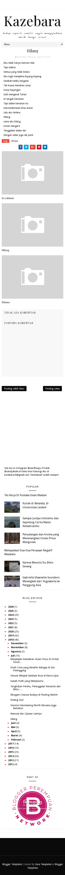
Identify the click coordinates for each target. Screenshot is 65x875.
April (14, 731)
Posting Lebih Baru (14, 388)
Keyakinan (8, 198)
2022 (11, 623)
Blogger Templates (12, 864)
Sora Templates (43, 864)
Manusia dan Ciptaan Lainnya (26, 713)
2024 (11, 614)
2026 (11, 606)
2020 (11, 631)
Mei (13, 727)
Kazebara (32, 20)
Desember (17, 643)
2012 (11, 764)
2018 (11, 639)
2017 (11, 743)
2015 (11, 752)
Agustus (16, 651)
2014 (11, 756)
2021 (11, 627)
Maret (15, 735)
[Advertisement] (32, 428)
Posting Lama (52, 388)
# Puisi (14, 141)
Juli (13, 655)
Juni (13, 723)
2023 (11, 619)
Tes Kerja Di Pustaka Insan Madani (25, 495)
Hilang (5, 250)
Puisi (48, 57)
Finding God (16, 700)
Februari (16, 739)
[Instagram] (32, 3)
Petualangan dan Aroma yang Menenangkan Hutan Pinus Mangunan (41, 538)
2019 (11, 635)
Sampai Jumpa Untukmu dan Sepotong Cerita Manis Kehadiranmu (41, 522)
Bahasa (6, 302)
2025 (11, 610)
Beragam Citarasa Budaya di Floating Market (34, 694)
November (18, 647)
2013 (11, 760)
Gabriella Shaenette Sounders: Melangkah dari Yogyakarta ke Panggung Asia (41, 581)
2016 (11, 747)
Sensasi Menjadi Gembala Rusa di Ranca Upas (34, 675)
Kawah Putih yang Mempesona (26, 681)
